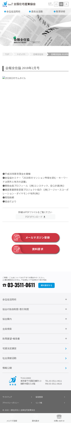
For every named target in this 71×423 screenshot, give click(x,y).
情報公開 (7, 367)
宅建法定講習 (9, 348)
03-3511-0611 (21, 285)
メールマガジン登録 (38, 237)
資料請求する (46, 285)
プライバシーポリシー (10, 402)
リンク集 (39, 402)
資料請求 (37, 249)
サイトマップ (7, 397)
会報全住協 (38, 54)
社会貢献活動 (9, 358)
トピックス (21, 54)
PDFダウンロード (33, 216)
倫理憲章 (39, 397)
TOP (7, 54)
